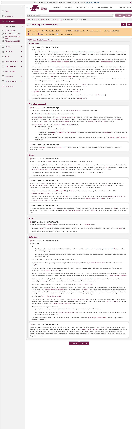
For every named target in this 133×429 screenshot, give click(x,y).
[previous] (123, 24)
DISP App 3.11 (100, 95)
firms (42, 95)
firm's (70, 165)
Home (29, 20)
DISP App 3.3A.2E (83, 84)
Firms (78, 110)
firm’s (47, 78)
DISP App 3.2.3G (72, 132)
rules (102, 165)
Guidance (33, 34)
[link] (38, 8)
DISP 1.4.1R (76, 91)
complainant (65, 121)
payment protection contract (83, 52)
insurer (117, 69)
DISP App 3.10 (81, 98)
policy (54, 73)
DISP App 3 (59, 20)
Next (83, 343)
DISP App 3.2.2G (57, 132)
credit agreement (106, 61)
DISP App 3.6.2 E (61, 191)
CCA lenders (94, 210)
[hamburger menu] (27, 8)
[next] (129, 24)
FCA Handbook (39, 20)
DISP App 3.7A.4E (112, 301)
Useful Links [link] (68, 7)
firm (40, 52)
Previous (74, 343)
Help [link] (92, 7)
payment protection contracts (51, 296)
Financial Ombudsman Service (41, 169)
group (37, 71)
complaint (78, 59)
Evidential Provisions (47, 34)
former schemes (59, 169)
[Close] (130, 2)
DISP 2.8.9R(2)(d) (61, 147)
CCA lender (51, 59)
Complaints (35, 91)
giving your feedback (92, 2)
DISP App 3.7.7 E (68, 196)
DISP (50, 20)
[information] (22, 26)
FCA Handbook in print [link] (104, 7)
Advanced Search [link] (81, 7)
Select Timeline (9, 27)
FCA (106, 167)
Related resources (65, 34)
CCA (85, 86)
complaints (54, 52)
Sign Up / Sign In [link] (125, 7)
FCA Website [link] (57, 7)
